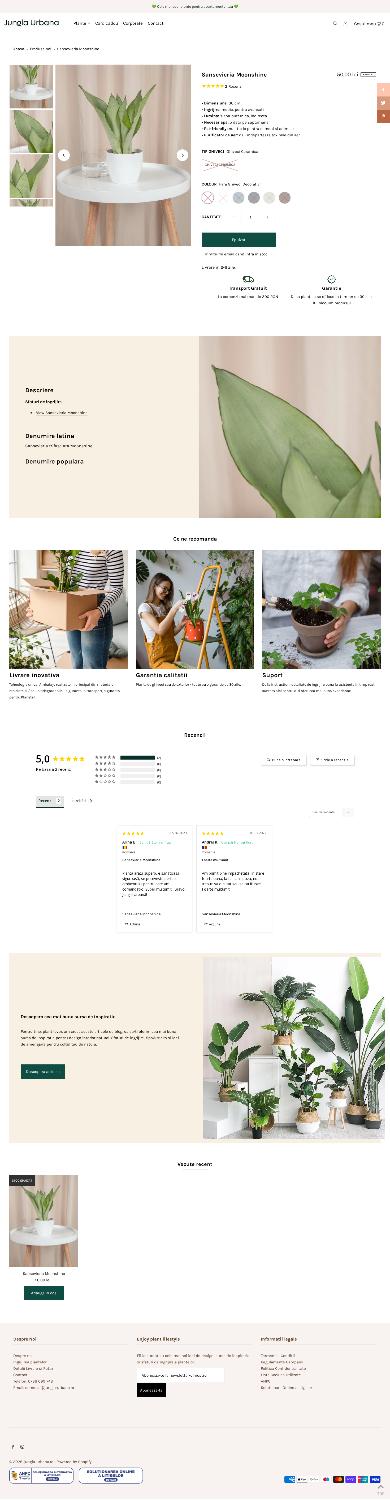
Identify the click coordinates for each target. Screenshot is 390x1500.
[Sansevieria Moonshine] (43, 1221)
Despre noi (23, 1355)
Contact (20, 1374)
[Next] (182, 155)
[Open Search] (335, 23)
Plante (79, 23)
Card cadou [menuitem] (106, 23)
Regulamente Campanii (282, 1362)
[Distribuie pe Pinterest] (383, 116)
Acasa (18, 49)
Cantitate (212, 216)
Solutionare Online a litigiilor (286, 1387)
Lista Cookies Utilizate (281, 1374)
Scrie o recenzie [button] (335, 759)
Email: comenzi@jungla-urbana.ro (43, 1387)
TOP (380, 1493)
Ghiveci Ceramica (220, 165)
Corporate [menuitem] (133, 23)
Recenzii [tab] (46, 800)
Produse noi (40, 49)
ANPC (265, 1381)
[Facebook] (13, 1447)
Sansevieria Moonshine (141, 914)
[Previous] (64, 155)
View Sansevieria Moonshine (62, 412)
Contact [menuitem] (155, 23)
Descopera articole (43, 1071)
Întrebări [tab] (78, 800)
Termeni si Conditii (278, 1355)
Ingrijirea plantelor (29, 1362)
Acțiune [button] (135, 924)
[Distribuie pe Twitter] (383, 103)
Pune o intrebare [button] (286, 759)
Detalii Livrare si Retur (33, 1368)
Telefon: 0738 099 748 (33, 1381)
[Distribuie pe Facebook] (383, 89)
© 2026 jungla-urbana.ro (31, 1461)
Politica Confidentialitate (283, 1368)
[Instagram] (22, 1447)
